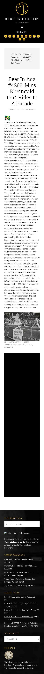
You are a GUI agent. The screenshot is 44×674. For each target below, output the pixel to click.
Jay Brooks (9, 585)
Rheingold (8, 347)
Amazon (7, 545)
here (31, 668)
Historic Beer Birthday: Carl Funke (17, 610)
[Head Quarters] (8, 659)
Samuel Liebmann (18, 146)
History (29, 345)
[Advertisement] (22, 425)
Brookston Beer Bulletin (22, 19)
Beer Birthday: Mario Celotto (15, 597)
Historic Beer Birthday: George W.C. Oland (20, 603)
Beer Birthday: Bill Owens (26, 585)
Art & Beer (19, 342)
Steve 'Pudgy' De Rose (13, 579)
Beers (26, 342)
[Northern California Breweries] (16, 533)
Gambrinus (8, 566)
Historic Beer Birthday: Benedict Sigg (18, 617)
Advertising (20, 345)
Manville (25, 278)
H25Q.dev (8, 665)
